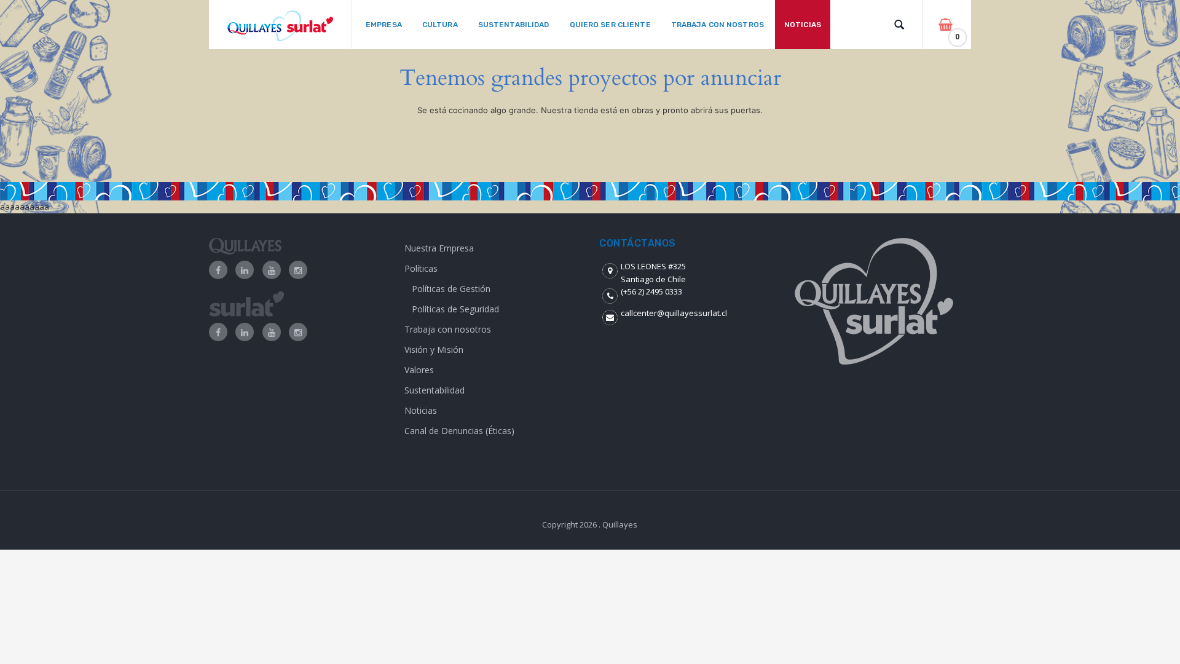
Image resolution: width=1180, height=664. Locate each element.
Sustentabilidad (434, 390)
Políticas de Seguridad (455, 309)
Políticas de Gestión (451, 288)
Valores (419, 370)
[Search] (899, 24)
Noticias (420, 410)
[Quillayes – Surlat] (280, 25)
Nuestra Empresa (439, 248)
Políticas (421, 268)
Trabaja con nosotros (447, 329)
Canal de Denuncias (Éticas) (459, 431)
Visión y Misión (433, 349)
